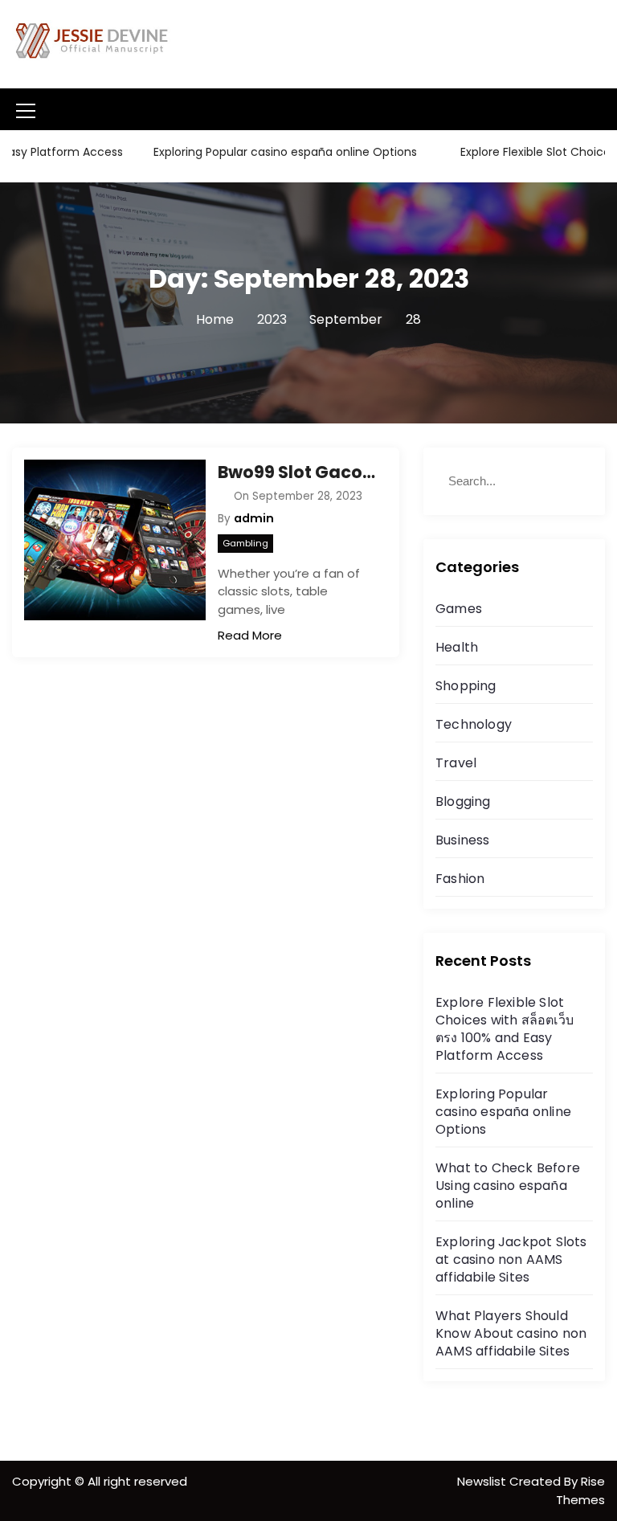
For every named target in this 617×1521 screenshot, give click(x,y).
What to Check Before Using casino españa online (507, 1185)
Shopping (465, 686)
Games (458, 608)
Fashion (459, 878)
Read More (250, 635)
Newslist (483, 1481)
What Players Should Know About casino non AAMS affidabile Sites (510, 1333)
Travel (455, 763)
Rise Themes (580, 1490)
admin (254, 518)
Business (462, 840)
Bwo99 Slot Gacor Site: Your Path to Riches (296, 472)
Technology (473, 724)
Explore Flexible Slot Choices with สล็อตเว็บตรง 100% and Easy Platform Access (504, 1029)
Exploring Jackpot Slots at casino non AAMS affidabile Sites (511, 1259)
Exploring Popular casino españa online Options (267, 152)
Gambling (245, 543)
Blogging (463, 801)
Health (456, 647)
